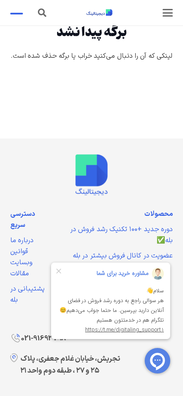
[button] (167, 13)
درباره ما (22, 240)
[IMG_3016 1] (91, 174)
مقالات (19, 274)
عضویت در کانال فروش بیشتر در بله (123, 256)
